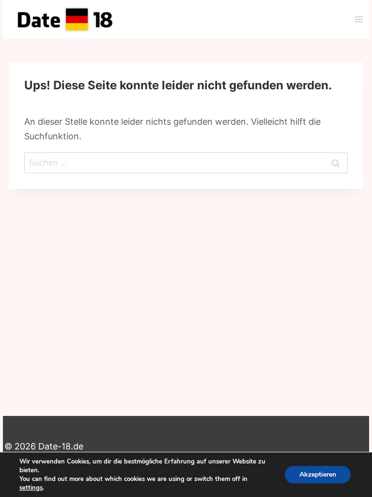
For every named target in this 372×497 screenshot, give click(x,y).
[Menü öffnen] (359, 19)
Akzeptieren (317, 474)
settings (31, 487)
